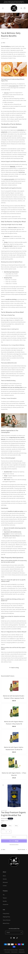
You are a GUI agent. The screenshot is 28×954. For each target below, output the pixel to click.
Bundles (5, 901)
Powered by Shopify (14, 949)
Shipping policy (22, 951)
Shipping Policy (6, 916)
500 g (17, 826)
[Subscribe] (21, 932)
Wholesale (5, 882)
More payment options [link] (14, 844)
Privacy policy (7, 951)
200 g (11, 826)
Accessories (5, 904)
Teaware (5, 898)
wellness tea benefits (9, 179)
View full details (21, 849)
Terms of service (14, 951)
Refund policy (21, 949)
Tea (3, 894)
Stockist (5, 879)
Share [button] (4, 42)
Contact (5, 885)
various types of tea (13, 85)
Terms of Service (6, 920)
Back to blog (15, 667)
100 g (5, 826)
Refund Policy (6, 923)
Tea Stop (8, 949)
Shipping (2, 820)
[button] (2, 8)
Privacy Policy (6, 913)
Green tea (6, 92)
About (4, 875)
